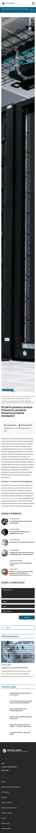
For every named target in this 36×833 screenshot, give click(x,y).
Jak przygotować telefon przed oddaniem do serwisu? (20, 532)
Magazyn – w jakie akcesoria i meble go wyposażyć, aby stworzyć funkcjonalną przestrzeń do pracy (21, 573)
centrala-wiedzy (11, 425)
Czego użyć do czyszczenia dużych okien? (14, 667)
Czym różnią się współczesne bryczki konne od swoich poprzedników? (21, 701)
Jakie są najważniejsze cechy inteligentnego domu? (18, 709)
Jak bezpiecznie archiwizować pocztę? (22, 542)
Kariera (3, 818)
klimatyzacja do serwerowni (10, 498)
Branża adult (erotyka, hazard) (10, 787)
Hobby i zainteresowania (9, 807)
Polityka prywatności (9, 767)
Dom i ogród (5, 792)
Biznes (3, 781)
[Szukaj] (3, 628)
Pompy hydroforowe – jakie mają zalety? (20, 733)
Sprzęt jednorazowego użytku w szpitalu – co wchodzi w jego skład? (20, 725)
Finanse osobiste (6, 802)
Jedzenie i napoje (6, 813)
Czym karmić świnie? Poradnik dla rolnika (21, 564)
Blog (3, 763)
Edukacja (4, 797)
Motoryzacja (5, 823)
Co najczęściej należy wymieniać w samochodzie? (21, 522)
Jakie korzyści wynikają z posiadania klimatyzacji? (21, 717)
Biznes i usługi (8, 390)
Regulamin (5, 770)
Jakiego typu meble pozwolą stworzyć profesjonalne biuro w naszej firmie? (22, 553)
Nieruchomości (6, 828)
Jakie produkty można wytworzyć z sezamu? (15, 9)
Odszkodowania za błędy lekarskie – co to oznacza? (21, 694)
